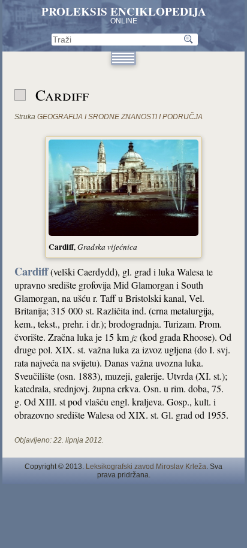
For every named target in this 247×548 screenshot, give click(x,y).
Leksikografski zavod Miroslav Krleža (146, 466)
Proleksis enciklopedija (123, 11)
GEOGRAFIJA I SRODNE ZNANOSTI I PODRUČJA (120, 117)
